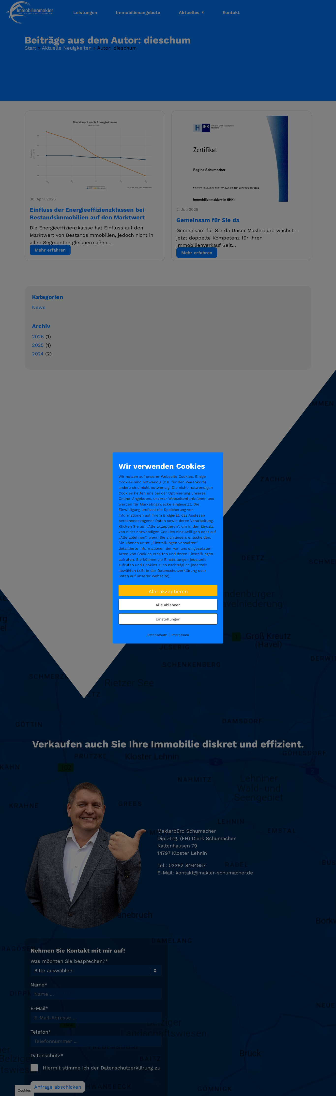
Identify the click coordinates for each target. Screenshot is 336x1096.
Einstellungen (168, 619)
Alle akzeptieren (168, 591)
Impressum (180, 634)
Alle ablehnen (168, 605)
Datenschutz (157, 634)
